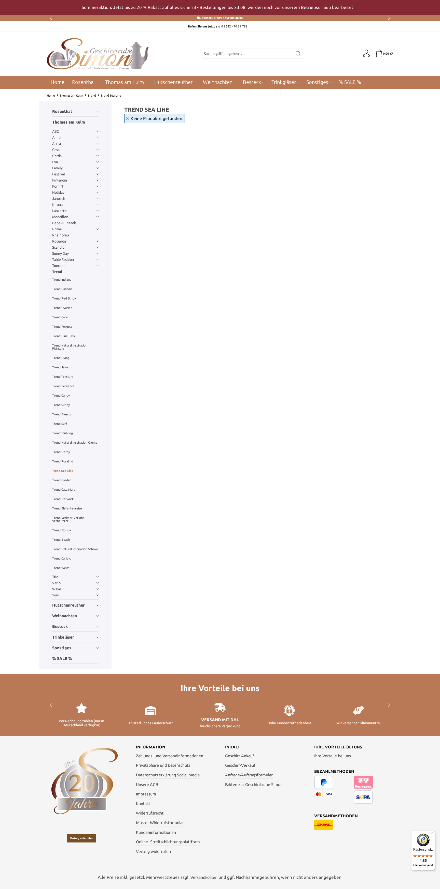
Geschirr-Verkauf (240, 765)
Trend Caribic (61, 558)
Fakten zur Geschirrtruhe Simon (254, 784)
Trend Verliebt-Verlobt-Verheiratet (68, 519)
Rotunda (59, 241)
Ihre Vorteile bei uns (332, 756)
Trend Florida (61, 530)
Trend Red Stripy (64, 298)
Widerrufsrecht (149, 813)
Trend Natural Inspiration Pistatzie (69, 347)
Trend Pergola (62, 326)
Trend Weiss (60, 567)
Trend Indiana (61, 279)
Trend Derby (61, 452)
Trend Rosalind (62, 461)
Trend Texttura (62, 376)
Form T (57, 186)
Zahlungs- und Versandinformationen (169, 756)
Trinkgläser (63, 637)
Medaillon (60, 217)
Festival (58, 174)
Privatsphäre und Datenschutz (163, 765)
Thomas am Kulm (68, 122)
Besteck (60, 626)
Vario (56, 583)
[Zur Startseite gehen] (98, 53)
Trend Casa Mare (63, 489)
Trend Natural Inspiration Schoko (75, 549)
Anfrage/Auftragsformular (249, 775)
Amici (56, 137)
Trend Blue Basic (64, 336)
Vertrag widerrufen (81, 838)
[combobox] (247, 54)
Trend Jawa (60, 367)
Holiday (58, 192)
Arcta (56, 144)
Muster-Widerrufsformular (160, 822)
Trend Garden (62, 480)
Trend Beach (61, 539)
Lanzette (59, 211)
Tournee (58, 266)
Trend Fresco (61, 414)
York (55, 595)
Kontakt (143, 803)
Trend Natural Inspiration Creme (74, 442)
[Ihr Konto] (366, 54)
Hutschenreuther (68, 605)
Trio (55, 577)
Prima (57, 229)
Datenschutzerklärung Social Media (168, 775)
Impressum (146, 794)
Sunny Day (60, 253)
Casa (56, 150)
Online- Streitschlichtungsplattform (168, 841)
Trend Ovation (62, 307)
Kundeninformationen (156, 832)
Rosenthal (62, 111)
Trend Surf (59, 423)
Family (57, 168)
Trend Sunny (61, 404)
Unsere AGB (147, 784)
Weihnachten (64, 615)
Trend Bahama (62, 289)
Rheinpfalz (61, 235)
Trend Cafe (60, 317)
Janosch (58, 199)
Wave (56, 589)
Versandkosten (203, 877)
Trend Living (61, 357)
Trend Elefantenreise (67, 508)
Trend (57, 272)
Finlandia (59, 180)
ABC (55, 131)
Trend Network (63, 499)
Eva (55, 162)
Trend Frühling (62, 433)
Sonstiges (61, 647)
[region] (220, 7)
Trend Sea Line (62, 470)
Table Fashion (63, 260)
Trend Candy (61, 395)
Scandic (58, 247)
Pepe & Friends (64, 223)
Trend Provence (63, 386)
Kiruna (57, 205)
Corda (57, 156)
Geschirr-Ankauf (239, 756)
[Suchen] (298, 54)
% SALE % (62, 658)
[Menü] (432, 834)
